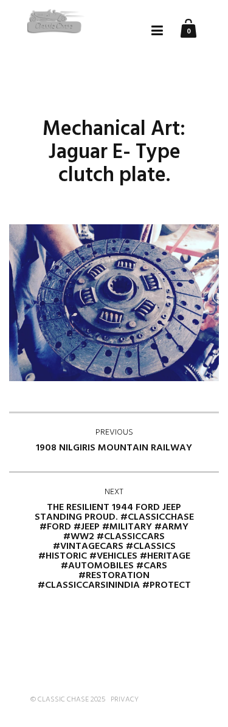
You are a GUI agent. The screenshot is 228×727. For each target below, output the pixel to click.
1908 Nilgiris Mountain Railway (114, 441)
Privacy (125, 700)
